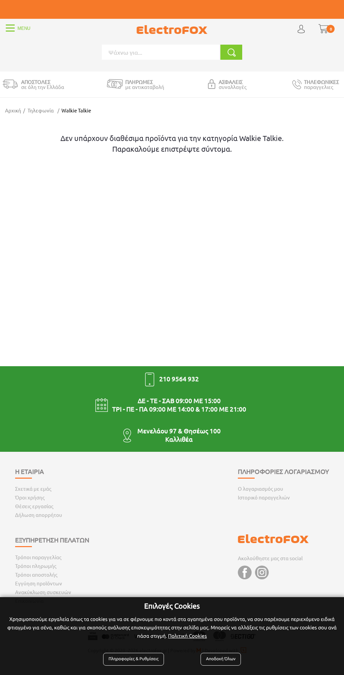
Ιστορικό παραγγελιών (264, 497)
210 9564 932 (179, 379)
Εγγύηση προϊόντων (38, 583)
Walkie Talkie (76, 110)
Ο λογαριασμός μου (260, 488)
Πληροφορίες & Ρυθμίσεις (134, 659)
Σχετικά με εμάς (33, 488)
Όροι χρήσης (30, 497)
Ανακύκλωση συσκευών (43, 592)
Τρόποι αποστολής (36, 574)
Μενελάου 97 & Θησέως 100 (179, 431)
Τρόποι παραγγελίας (38, 557)
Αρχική (13, 110)
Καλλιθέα (179, 439)
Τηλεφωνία (41, 110)
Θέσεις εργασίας (34, 506)
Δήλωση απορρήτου (38, 515)
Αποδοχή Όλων (220, 659)
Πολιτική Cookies (187, 636)
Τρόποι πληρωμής (35, 566)
